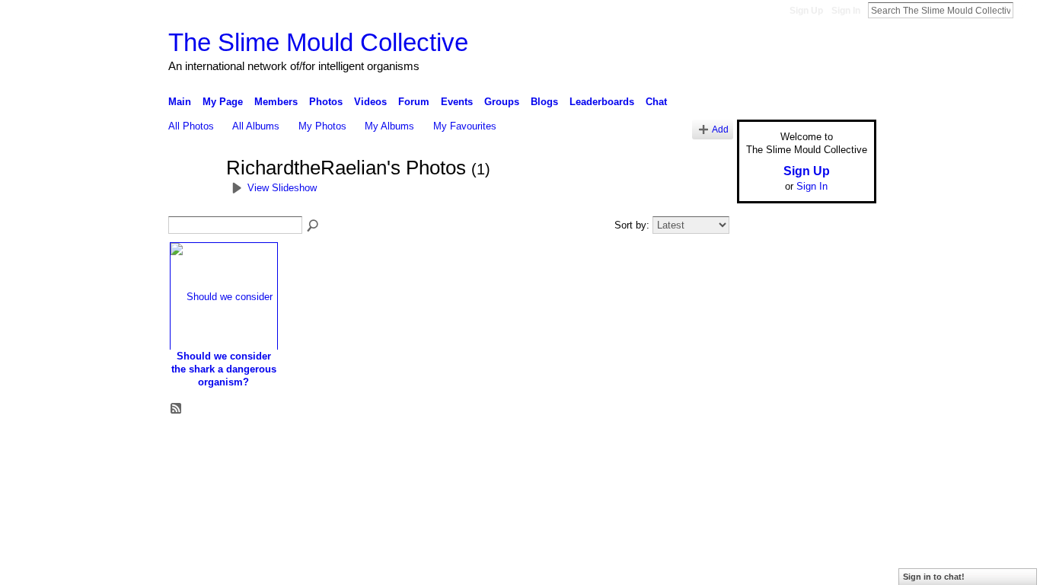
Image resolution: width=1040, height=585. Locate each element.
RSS (176, 409)
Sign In (845, 10)
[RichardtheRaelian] (192, 195)
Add (720, 129)
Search (1025, 10)
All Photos (191, 126)
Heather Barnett (282, 445)
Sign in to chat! (934, 576)
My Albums (389, 126)
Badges (703, 445)
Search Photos (314, 226)
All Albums (255, 126)
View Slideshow (282, 187)
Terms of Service (842, 445)
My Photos (322, 126)
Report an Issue (763, 445)
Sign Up (806, 10)
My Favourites (464, 126)
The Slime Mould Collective (318, 42)
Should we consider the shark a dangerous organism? (223, 369)
